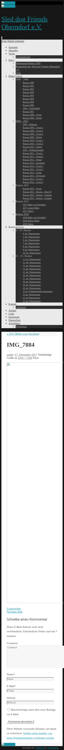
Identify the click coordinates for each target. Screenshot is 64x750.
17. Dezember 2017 (26, 354)
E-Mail (11, 686)
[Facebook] (8, 2)
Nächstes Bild (14, 611)
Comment (12, 643)
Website (11, 697)
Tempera (39, 748)
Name (11, 674)
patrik (10, 354)
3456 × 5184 (25, 357)
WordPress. (53, 748)
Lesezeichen (14, 608)
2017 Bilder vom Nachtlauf (23, 333)
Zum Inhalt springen (12, 41)
